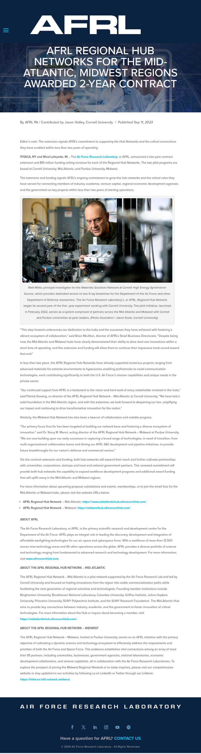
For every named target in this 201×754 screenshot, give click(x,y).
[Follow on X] (84, 727)
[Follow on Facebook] (72, 727)
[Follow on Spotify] (129, 727)
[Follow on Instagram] (106, 727)
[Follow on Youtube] (117, 727)
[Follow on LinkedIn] (95, 727)
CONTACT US (127, 738)
